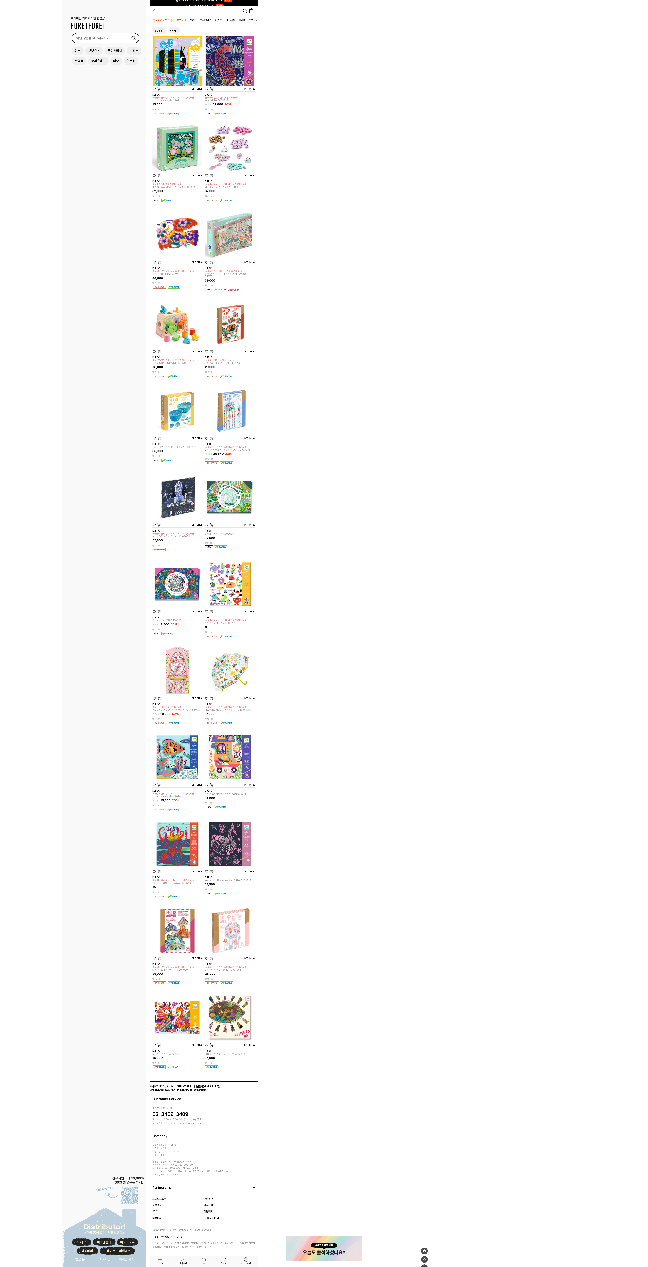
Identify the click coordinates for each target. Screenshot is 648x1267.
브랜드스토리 (159, 1198)
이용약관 (178, 1236)
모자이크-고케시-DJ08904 (165, 1053)
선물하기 (181, 20)
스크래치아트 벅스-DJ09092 (173, 99)
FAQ (154, 1211)
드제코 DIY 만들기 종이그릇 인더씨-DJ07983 (174, 447)
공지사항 (208, 1205)
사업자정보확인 (159, 1155)
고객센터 (157, 1205)
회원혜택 (208, 1211)
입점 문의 (81, 1259)
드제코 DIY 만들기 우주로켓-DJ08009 (173, 535)
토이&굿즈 (254, 20)
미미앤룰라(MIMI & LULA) (206, 1086)
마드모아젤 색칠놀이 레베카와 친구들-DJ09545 (228, 708)
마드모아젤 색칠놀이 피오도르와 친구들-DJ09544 (176, 708)
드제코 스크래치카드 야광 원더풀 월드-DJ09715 (228, 880)
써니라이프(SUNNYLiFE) (179, 1086)
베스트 (218, 20)
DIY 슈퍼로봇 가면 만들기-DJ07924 (222, 361)
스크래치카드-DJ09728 (221, 99)
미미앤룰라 (104, 1242)
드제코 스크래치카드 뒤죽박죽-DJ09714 (173, 881)
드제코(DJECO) (157, 1086)
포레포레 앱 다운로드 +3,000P (203, 2)
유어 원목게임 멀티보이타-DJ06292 (173, 361)
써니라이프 (127, 1242)
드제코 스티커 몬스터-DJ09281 (226, 621)
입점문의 (157, 1218)
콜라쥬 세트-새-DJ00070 (173, 272)
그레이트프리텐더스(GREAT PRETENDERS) (171, 1089)
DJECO (156, 94)
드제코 (81, 1242)
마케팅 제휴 (126, 1259)
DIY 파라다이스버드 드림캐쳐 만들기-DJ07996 (227, 448)
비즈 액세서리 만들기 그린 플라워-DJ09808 (173, 185)
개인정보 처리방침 (160, 1236)
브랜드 (193, 20)
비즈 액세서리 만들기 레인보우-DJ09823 (226, 185)
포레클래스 (206, 20)
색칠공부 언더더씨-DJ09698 (173, 795)
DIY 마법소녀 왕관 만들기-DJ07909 (173, 968)
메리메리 (87, 1251)
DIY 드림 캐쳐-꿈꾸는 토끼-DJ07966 (226, 968)
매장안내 (208, 1198)
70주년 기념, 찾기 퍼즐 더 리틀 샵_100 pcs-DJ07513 (226, 274)
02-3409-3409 (170, 1114)
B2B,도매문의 (211, 1218)
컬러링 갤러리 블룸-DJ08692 (166, 620)
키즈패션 (230, 20)
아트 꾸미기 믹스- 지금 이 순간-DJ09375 (225, 1053)
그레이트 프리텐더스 (117, 1251)
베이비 (242, 20)
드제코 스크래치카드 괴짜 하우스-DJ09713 (225, 793)
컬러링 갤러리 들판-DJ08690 (219, 533)
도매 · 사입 (104, 1259)
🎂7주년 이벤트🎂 (162, 20)
